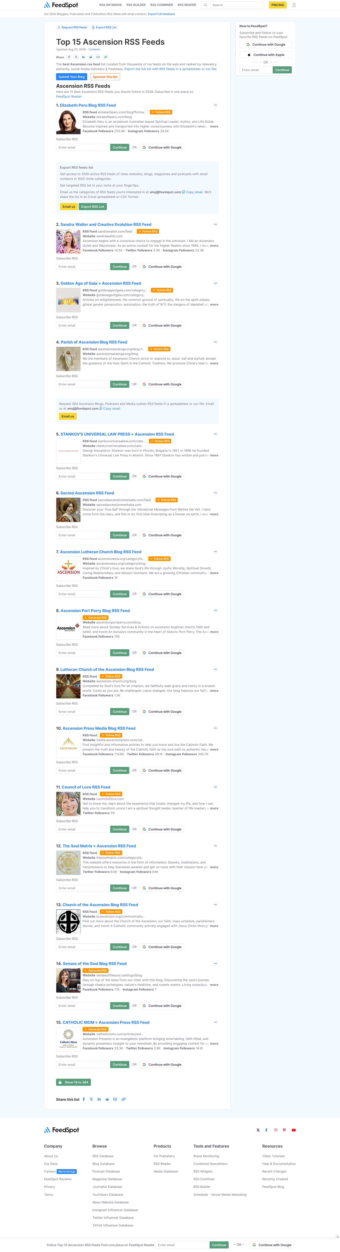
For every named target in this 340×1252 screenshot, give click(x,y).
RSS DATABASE (110, 5)
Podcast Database (106, 1171)
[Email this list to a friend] (98, 57)
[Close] (337, 1236)
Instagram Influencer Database (115, 1210)
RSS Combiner (161, 5)
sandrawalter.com (109, 236)
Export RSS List (106, 27)
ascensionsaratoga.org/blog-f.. (121, 349)
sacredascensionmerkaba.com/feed (124, 500)
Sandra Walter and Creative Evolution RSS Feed (106, 224)
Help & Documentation (279, 1164)
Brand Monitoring (206, 1156)
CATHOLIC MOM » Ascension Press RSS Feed (106, 1022)
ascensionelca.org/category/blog (120, 563)
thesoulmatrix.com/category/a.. (119, 858)
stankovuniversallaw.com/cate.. (121, 441)
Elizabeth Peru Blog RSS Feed (88, 105)
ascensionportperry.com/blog (118, 622)
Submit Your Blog (72, 77)
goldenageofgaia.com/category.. (122, 290)
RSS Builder (202, 1187)
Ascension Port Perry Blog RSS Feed (95, 610)
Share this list (67, 1099)
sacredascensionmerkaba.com (118, 505)
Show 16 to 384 (76, 1082)
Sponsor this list (105, 77)
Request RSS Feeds (74, 27)
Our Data (50, 1164)
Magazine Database (107, 1179)
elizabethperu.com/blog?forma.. (121, 112)
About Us (51, 1156)
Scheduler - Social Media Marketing (220, 1195)
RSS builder (136, 5)
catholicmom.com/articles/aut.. (119, 1034)
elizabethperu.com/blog (114, 117)
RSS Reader (187, 5)
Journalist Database (107, 1187)
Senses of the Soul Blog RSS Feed (95, 963)
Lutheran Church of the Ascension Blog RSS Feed (107, 669)
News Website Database (110, 1202)
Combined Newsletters (210, 1164)
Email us (69, 207)
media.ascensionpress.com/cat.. (120, 740)
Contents (94, 49)
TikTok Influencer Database (112, 1225)
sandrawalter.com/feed (115, 231)
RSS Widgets (203, 1171)
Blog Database (103, 1164)
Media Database (166, 1171)
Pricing (278, 5)
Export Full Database (161, 14)
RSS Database (103, 1156)
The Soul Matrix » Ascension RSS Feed (99, 846)
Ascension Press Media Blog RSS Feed (99, 728)
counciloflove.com (110, 799)
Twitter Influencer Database (113, 1218)
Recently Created (275, 1179)
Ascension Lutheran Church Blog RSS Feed (100, 551)
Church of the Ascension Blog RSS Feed (100, 904)
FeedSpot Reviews (57, 1179)
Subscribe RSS (67, 139)
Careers (59, 1171)
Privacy (49, 1187)
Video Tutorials (273, 1156)
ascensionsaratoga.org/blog (117, 354)
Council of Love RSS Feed (86, 787)
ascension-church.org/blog (116, 681)
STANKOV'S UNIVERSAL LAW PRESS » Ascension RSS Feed (117, 434)
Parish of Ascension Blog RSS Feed (94, 342)
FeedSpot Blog (273, 1187)
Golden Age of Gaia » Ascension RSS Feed (101, 283)
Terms (48, 1195)
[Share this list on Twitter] (76, 57)
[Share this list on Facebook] (69, 57)
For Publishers (164, 1156)
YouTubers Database (107, 1195)
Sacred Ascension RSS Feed (87, 493)
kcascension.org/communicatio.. (120, 916)
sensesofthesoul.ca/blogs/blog (119, 975)
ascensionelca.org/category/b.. (121, 559)
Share (60, 57)
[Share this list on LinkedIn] (83, 57)
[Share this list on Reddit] (90, 57)
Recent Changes (274, 1171)
